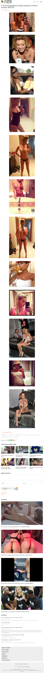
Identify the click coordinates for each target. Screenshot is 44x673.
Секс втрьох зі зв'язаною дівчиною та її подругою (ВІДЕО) (15, 526)
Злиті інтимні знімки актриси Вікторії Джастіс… (22, 455)
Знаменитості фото (8, 432)
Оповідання (4, 656)
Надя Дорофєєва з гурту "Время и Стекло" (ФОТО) (11, 639)
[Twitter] (21, 667)
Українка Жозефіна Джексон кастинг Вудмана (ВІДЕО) (11, 627)
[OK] (23, 667)
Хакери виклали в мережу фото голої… (35, 456)
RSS (27, 664)
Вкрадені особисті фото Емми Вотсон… (36, 468)
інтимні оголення (10, 434)
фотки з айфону (26, 434)
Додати (3, 493)
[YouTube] (27, 667)
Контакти (24, 664)
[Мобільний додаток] (15, 667)
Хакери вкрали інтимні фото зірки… (7, 456)
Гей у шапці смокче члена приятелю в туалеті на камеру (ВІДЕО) (17, 583)
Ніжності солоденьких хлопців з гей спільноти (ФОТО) (11, 617)
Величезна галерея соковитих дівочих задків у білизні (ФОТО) (16, 555)
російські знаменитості (35, 434)
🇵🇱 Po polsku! (7, 10)
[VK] (19, 667)
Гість (2, 628)
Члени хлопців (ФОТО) (5, 622)
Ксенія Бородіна (18, 434)
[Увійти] (41, 1)
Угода (16, 664)
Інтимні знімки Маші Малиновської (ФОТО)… (6, 468)
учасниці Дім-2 (16, 436)
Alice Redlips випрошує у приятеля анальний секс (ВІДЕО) (12, 634)
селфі (10, 436)
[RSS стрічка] (29, 667)
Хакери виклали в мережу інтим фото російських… (21, 468)
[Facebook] (17, 667)
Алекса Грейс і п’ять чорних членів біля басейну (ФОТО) (15, 611)
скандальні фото (5, 436)
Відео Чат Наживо (6, 647)
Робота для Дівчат (6, 660)
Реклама (20, 664)
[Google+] (25, 667)
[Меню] (34, 1)
